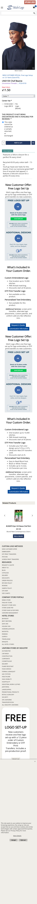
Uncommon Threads (9, 83)
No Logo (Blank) (18, 106)
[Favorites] (33, 143)
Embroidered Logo (9, 105)
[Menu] (2, 7)
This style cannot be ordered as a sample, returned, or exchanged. (8, 129)
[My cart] (33, 7)
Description (7, 151)
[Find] (34, 13)
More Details (17, 836)
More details (18, 536)
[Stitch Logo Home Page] (18, 8)
